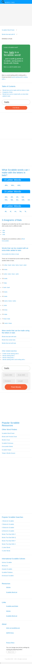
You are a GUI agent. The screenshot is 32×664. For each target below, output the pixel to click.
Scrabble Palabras (7, 572)
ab (6, 211)
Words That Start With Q (9, 537)
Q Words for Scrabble (8, 531)
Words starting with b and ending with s (13, 359)
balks (5, 296)
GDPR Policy (10, 633)
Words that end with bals (9, 343)
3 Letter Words (6, 550)
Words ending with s (8, 357)
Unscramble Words (7, 446)
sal (29, 200)
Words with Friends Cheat (9, 436)
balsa (17, 265)
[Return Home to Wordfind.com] (3, 3)
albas (5, 265)
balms (6, 301)
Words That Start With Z (9, 534)
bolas (5, 310)
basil (8, 287)
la (25, 211)
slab (18, 185)
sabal (24, 265)
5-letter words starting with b (10, 353)
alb (12, 197)
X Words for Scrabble (8, 527)
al (10, 211)
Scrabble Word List (11, 592)
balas (13, 265)
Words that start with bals (9, 336)
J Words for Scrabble (8, 521)
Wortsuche (5, 565)
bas (6, 200)
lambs (14, 301)
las (17, 200)
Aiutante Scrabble (7, 569)
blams (10, 301)
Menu (30, 2)
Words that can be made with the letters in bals (15, 90)
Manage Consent (11, 651)
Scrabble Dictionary (7, 443)
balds (5, 278)
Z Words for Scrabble (8, 524)
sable (17, 274)
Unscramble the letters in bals (10, 254)
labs (12, 185)
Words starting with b (8, 355)
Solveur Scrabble (7, 562)
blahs (5, 292)
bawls (6, 323)
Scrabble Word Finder (8, 433)
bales (9, 274)
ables (5, 274)
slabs (5, 314)
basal (21, 265)
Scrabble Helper (6, 450)
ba (20, 211)
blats (8, 318)
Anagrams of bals (7, 92)
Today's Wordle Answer (8, 453)
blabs (5, 269)
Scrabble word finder (12, 606)
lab (12, 200)
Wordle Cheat (6, 440)
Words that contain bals (8, 340)
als (17, 197)
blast (5, 318)
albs (6, 185)
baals (9, 265)
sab (23, 200)
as (15, 211)
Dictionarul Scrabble (8, 575)
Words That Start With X (9, 544)
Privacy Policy (10, 642)
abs (6, 197)
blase (13, 274)
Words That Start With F (9, 540)
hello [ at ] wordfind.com (13, 628)
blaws (10, 323)
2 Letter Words (6, 547)
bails (5, 287)
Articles (8, 587)
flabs (5, 283)
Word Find (10, 2)
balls (5, 305)
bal (23, 197)
